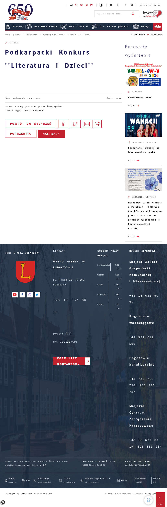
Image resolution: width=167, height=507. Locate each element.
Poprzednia (138, 34)
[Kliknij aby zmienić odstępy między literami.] (76, 6)
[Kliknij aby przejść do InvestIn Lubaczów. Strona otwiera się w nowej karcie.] (152, 14)
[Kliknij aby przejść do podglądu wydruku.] (98, 124)
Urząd (145, 26)
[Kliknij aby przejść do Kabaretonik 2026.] (143, 74)
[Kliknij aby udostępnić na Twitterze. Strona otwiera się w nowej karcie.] (75, 124)
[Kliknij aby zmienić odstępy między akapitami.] (91, 6)
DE (150, 5)
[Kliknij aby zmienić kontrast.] (101, 5)
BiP (157, 27)
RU (159, 5)
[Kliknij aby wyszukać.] (133, 14)
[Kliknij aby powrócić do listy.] (148, 34)
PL (141, 5)
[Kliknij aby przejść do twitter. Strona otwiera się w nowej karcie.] (132, 5)
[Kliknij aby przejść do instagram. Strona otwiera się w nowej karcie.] (125, 5)
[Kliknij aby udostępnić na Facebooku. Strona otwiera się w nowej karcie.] (63, 124)
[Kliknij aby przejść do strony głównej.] (20, 13)
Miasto (17, 26)
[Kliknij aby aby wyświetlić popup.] (148, 500)
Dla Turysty (78, 26)
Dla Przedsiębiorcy (114, 26)
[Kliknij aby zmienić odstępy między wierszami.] (81, 6)
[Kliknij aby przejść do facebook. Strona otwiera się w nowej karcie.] (118, 5)
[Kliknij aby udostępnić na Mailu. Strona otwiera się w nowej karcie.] (87, 124)
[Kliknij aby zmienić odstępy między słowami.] (86, 6)
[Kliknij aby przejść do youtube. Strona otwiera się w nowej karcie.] (111, 5)
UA (155, 5)
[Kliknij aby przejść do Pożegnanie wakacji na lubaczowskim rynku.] (143, 125)
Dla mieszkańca (45, 26)
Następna (156, 34)
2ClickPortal (125, 494)
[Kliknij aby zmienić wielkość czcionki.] (71, 6)
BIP (44, 465)
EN (145, 5)
